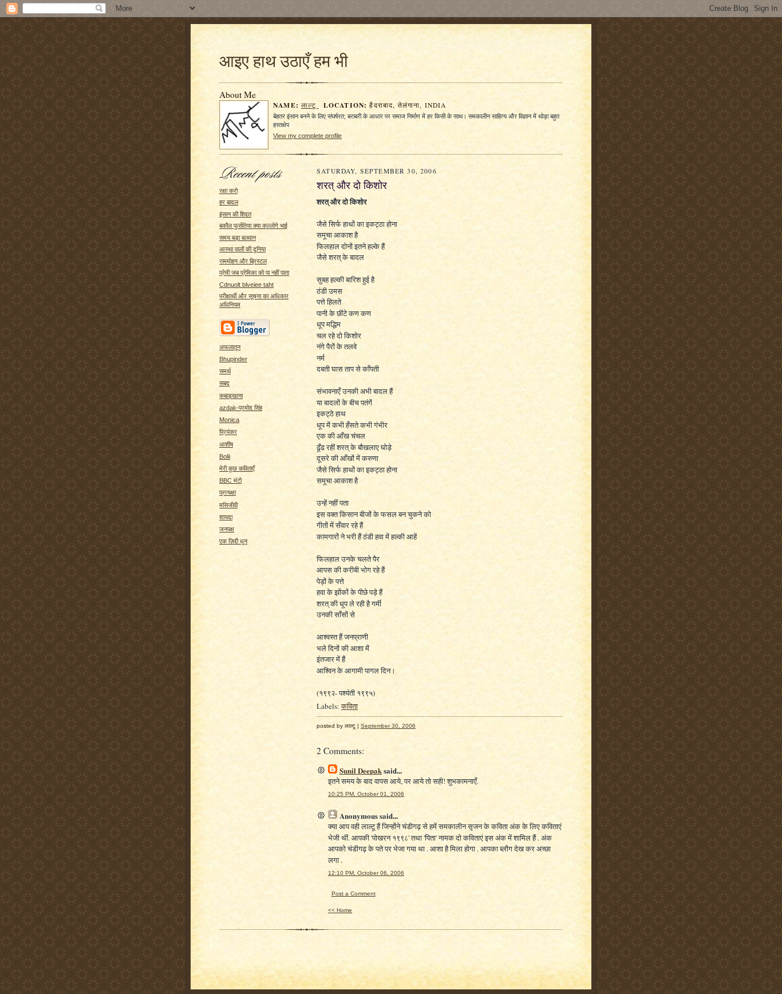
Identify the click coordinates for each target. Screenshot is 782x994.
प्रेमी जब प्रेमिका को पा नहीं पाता (254, 272)
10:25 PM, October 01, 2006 (366, 794)
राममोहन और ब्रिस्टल (243, 261)
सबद (224, 383)
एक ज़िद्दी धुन (233, 541)
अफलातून (229, 347)
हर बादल (228, 202)
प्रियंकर (228, 431)
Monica (229, 419)
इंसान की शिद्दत (235, 214)
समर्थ (225, 371)
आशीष (226, 444)
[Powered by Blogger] (244, 334)
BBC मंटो (230, 480)
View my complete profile (307, 135)
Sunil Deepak (360, 770)
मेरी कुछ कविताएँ (237, 468)
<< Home (340, 910)
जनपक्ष (226, 529)
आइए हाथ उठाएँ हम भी (283, 60)
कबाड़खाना (231, 395)
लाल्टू (310, 105)
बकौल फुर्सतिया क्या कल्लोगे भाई (253, 225)
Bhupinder (233, 359)
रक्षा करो (228, 190)
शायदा (225, 517)
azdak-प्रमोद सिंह (240, 407)
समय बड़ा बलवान (237, 237)
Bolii (224, 456)
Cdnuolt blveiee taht (246, 284)
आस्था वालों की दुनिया (242, 249)
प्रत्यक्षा (227, 492)
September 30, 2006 (388, 726)
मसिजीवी (228, 505)
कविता (349, 706)
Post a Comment (353, 893)
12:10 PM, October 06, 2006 (366, 873)
